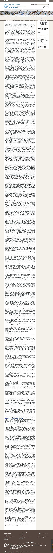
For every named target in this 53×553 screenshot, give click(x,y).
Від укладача (39, 32)
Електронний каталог (7, 10)
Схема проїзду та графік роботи (16, 547)
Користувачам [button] (33, 15)
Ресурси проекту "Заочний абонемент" (26, 536)
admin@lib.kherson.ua (24, 546)
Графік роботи (6, 535)
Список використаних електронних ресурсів (41, 47)
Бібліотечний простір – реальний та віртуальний (42, 38)
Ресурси (16, 18)
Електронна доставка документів (28, 10)
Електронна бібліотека (39, 10)
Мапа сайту (21, 538)
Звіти (39, 536)
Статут (39, 535)
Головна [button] (26, 15)
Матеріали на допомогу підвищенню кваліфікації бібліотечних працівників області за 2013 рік (30, 18)
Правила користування (8, 536)
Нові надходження (22, 535)
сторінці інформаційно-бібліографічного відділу (14, 418)
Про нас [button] (50, 15)
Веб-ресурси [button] (45, 15)
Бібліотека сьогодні (7, 534)
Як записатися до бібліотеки (9, 535)
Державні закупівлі (41, 537)
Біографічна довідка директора (43, 535)
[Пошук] (48, 4)
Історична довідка (7, 533)
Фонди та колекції (7, 537)
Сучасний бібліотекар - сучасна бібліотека (41, 42)
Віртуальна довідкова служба (17, 10)
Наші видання (21, 18)
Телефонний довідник (14, 548)
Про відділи (6, 539)
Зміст (38, 31)
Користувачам (10, 18)
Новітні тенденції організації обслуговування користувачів (43, 40)
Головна (5, 18)
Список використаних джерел (41, 44)
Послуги (5, 538)
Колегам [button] (39, 15)
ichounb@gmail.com (16, 546)
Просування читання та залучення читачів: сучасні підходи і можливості (42, 35)
